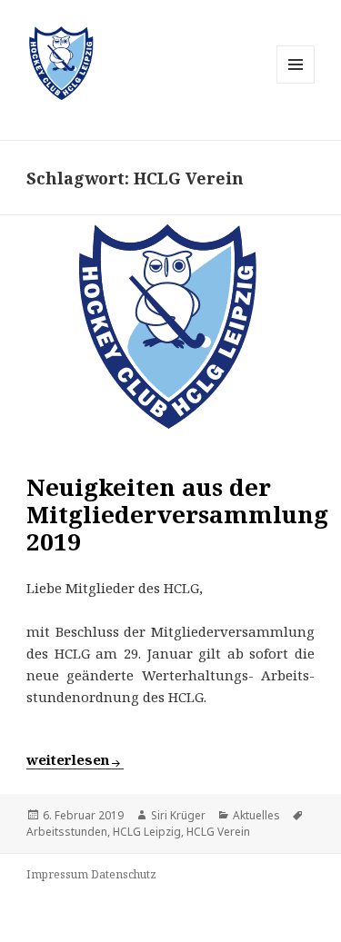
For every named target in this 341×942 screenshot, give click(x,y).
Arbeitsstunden (66, 831)
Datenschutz (123, 874)
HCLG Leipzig (147, 831)
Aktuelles (256, 815)
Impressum (57, 874)
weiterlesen (75, 759)
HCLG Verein (218, 831)
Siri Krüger (178, 815)
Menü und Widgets (296, 83)
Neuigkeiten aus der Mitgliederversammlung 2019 (177, 514)
